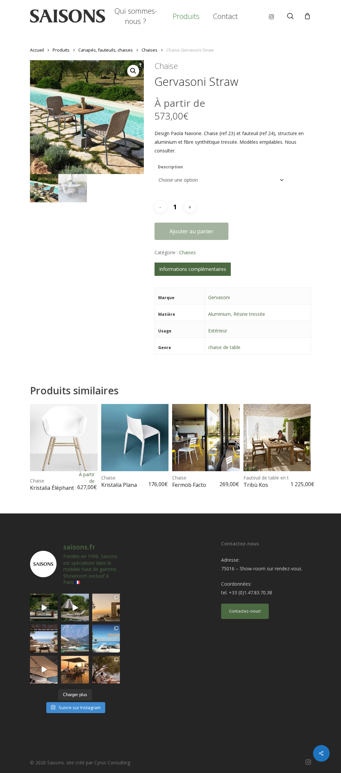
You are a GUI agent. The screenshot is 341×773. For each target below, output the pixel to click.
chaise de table (224, 347)
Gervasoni (219, 297)
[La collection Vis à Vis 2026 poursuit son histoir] (106, 669)
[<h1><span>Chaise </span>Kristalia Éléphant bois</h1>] (64, 438)
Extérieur (217, 330)
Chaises (150, 50)
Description (170, 167)
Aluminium (219, 314)
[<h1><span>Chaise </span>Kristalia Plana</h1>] (135, 438)
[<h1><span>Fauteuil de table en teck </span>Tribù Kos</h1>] (277, 438)
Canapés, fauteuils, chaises (105, 50)
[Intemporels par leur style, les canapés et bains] (106, 607)
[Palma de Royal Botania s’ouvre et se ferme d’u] (75, 607)
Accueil (37, 50)
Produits (61, 50)
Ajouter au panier (191, 231)
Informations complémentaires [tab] (192, 269)
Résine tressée (249, 314)
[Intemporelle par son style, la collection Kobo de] (44, 638)
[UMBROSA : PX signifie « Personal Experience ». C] (75, 638)
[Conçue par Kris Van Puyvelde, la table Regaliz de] (44, 607)
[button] (133, 71)
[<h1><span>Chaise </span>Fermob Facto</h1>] (206, 438)
